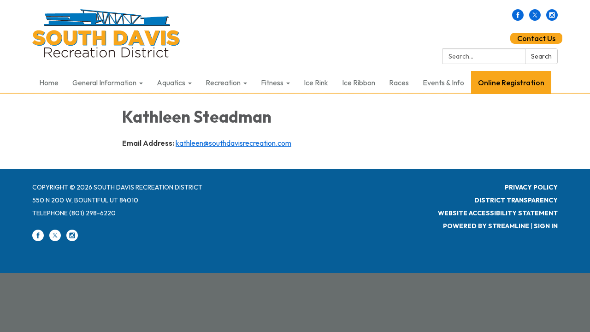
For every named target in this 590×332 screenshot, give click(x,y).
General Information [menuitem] (104, 82)
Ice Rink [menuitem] (316, 82)
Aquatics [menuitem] (171, 82)
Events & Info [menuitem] (443, 82)
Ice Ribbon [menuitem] (358, 82)
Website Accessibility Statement (498, 213)
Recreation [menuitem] (223, 82)
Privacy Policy (531, 187)
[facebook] (518, 18)
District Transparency (516, 200)
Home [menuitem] (49, 82)
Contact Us (536, 38)
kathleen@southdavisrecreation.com (233, 143)
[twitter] (535, 18)
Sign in (546, 226)
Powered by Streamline (486, 226)
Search (541, 56)
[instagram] (552, 18)
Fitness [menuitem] (272, 82)
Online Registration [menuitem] (511, 82)
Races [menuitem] (399, 82)
